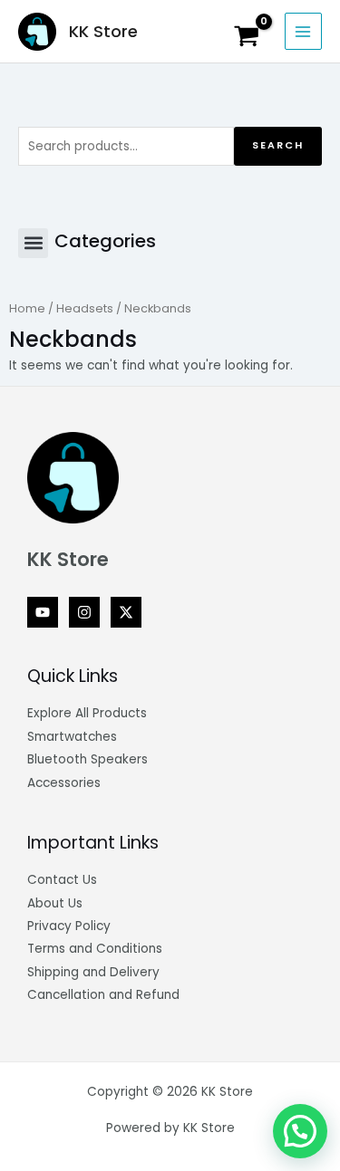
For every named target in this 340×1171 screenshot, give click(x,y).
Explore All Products (87, 713)
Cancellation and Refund (103, 994)
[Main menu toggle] (303, 31)
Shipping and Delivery (93, 972)
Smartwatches (72, 736)
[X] (126, 612)
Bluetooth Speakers (87, 759)
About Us (55, 903)
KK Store (103, 31)
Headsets (84, 308)
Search (278, 145)
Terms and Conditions (94, 948)
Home (27, 308)
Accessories (64, 783)
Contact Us (62, 879)
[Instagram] (84, 612)
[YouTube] (42, 612)
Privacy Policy (69, 926)
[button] (33, 243)
